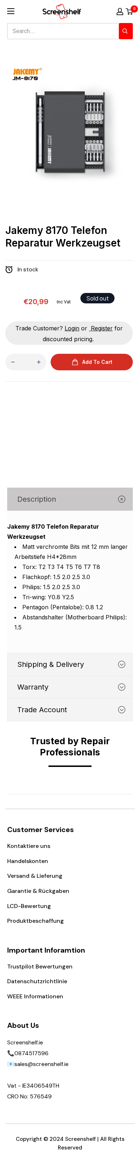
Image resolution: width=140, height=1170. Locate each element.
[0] (129, 11)
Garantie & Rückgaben (38, 891)
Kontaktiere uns (28, 846)
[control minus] (12, 362)
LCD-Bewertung (29, 906)
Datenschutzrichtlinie (37, 981)
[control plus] (38, 362)
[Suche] (126, 31)
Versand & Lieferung (34, 876)
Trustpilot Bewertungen (40, 966)
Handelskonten (27, 861)
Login (72, 328)
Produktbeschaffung (35, 921)
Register (102, 328)
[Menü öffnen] (10, 11)
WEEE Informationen (35, 996)
